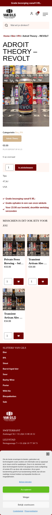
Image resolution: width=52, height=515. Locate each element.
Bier (13, 36)
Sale (5, 402)
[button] (47, 454)
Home (6, 36)
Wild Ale (7, 391)
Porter (6, 385)
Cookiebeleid (18, 511)
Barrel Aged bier (11, 369)
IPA (19, 36)
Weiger (26, 497)
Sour (5, 374)
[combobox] (26, 25)
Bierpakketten (9, 396)
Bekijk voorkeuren (26, 505)
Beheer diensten (25, 482)
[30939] (18, 335)
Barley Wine (8, 380)
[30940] (43, 281)
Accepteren (26, 489)
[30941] (18, 281)
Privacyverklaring (31, 511)
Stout (5, 363)
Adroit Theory (12, 138)
